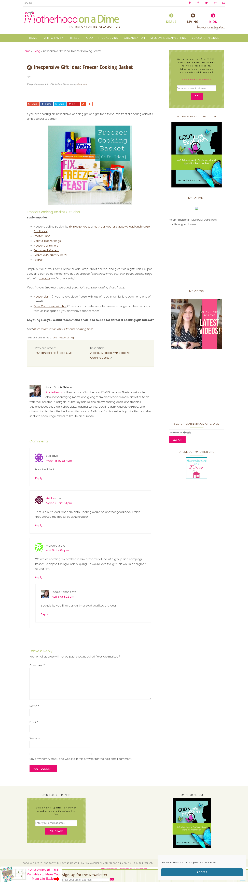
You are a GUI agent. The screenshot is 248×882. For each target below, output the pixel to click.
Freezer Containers (46, 246)
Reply (38, 478)
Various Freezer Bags (47, 241)
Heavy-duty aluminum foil (50, 255)
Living (193, 22)
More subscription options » (196, 79)
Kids (213, 22)
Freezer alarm (42, 297)
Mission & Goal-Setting (168, 38)
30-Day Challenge (205, 38)
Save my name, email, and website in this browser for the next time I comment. (81, 759)
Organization (134, 38)
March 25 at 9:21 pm (59, 503)
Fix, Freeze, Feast (79, 227)
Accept (202, 872)
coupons (44, 278)
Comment (37, 665)
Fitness (74, 38)
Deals (171, 22)
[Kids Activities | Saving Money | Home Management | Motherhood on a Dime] (72, 17)
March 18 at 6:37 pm (59, 461)
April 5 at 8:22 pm (63, 597)
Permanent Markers (46, 250)
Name (34, 706)
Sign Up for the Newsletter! (85, 875)
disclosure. (82, 84)
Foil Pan (38, 260)
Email (34, 722)
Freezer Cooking (66, 337)
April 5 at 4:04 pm (57, 550)
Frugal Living (108, 38)
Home (33, 38)
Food (89, 38)
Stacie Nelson (54, 392)
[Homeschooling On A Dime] (196, 477)
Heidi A (50, 498)
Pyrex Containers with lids (50, 306)
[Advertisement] (66, 95)
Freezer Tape (42, 236)
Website (35, 738)
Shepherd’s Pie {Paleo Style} (55, 353)
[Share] (83, 104)
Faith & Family (53, 38)
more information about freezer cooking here (63, 329)
